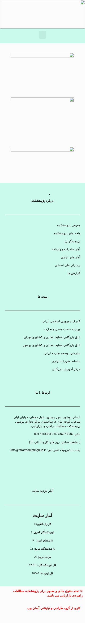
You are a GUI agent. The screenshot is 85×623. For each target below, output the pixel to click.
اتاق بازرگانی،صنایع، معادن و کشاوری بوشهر (51, 345)
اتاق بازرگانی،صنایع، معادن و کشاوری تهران (52, 337)
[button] (42, 35)
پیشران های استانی (67, 265)
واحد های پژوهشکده (67, 233)
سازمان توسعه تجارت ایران (62, 353)
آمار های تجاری (70, 257)
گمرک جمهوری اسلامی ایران (61, 321)
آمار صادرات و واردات (66, 249)
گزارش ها (74, 273)
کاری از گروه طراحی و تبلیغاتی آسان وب (53, 608)
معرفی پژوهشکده (68, 225)
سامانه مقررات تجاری (66, 361)
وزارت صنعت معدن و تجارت (62, 329)
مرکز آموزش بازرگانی (66, 369)
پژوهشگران (72, 241)
